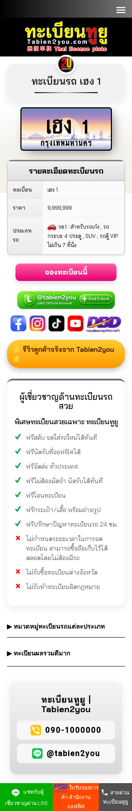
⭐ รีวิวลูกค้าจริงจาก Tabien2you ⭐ (63, 354)
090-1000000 (73, 730)
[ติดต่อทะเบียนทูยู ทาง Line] (66, 296)
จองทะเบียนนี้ (66, 272)
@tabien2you (73, 753)
